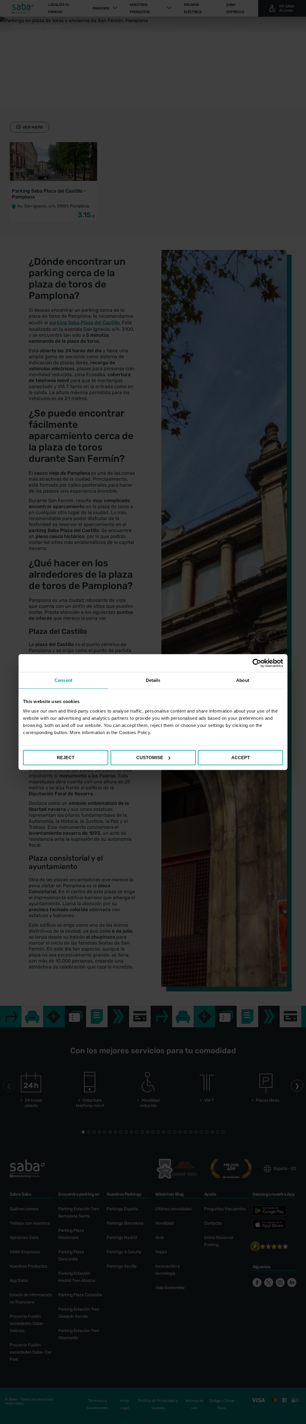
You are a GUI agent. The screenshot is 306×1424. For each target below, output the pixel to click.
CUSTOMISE (149, 757)
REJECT (65, 757)
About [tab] (242, 680)
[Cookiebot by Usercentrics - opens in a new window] (257, 663)
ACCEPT (240, 757)
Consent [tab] (63, 680)
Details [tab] (153, 680)
